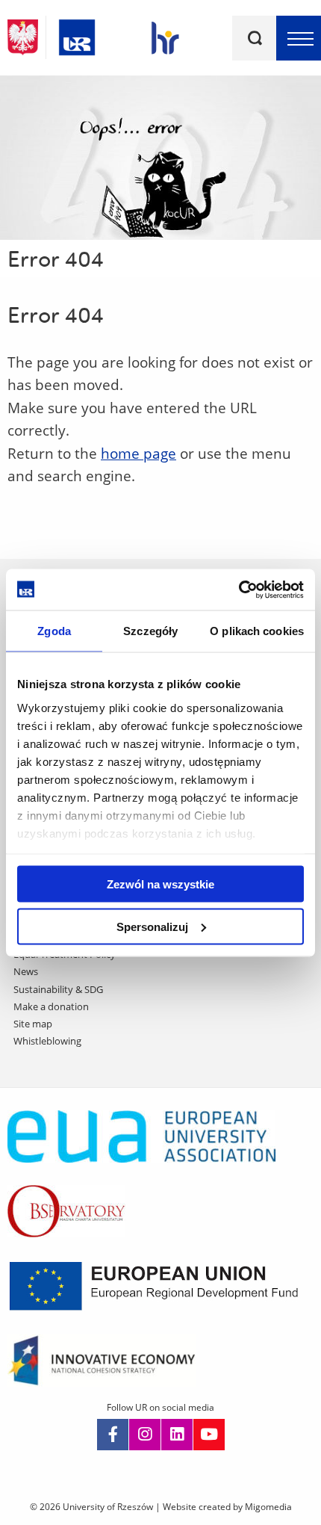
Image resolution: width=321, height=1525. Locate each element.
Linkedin (177, 1434)
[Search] (254, 38)
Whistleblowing (47, 1041)
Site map (32, 1023)
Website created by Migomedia (227, 1506)
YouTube (209, 1434)
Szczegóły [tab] (150, 631)
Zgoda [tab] (54, 631)
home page (138, 453)
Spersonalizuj (152, 926)
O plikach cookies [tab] (257, 631)
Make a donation (51, 1006)
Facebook (112, 1434)
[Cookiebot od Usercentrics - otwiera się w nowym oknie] (238, 589)
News (25, 971)
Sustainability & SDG (58, 989)
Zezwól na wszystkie (160, 884)
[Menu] (298, 38)
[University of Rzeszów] (77, 35)
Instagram (144, 1434)
